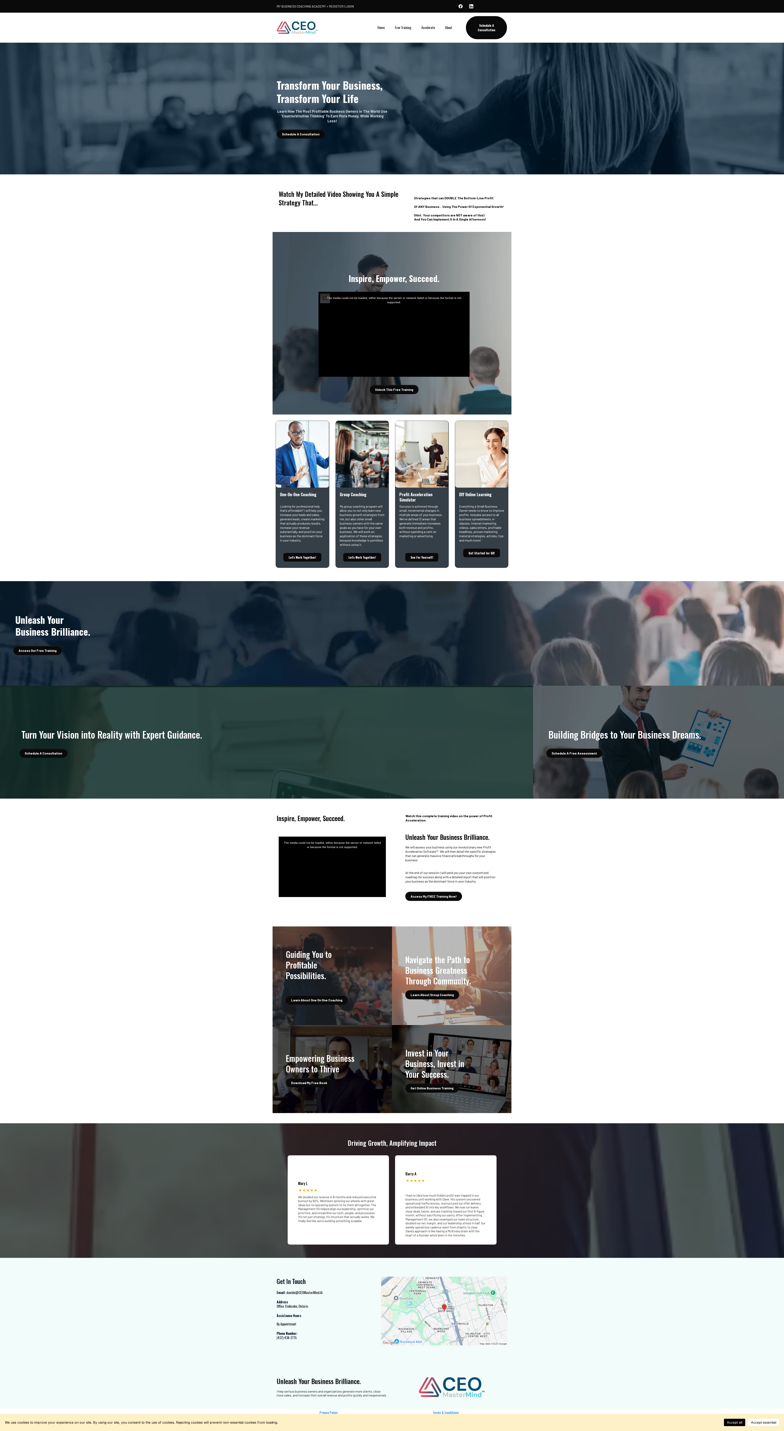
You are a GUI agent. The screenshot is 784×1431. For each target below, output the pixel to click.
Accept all (734, 1422)
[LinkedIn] (471, 6)
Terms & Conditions (446, 1412)
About (448, 27)
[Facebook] (460, 6)
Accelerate (428, 27)
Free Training (403, 27)
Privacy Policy (328, 1412)
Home (381, 27)
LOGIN (349, 6)
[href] (444, 1311)
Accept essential (763, 1422)
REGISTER (336, 6)
